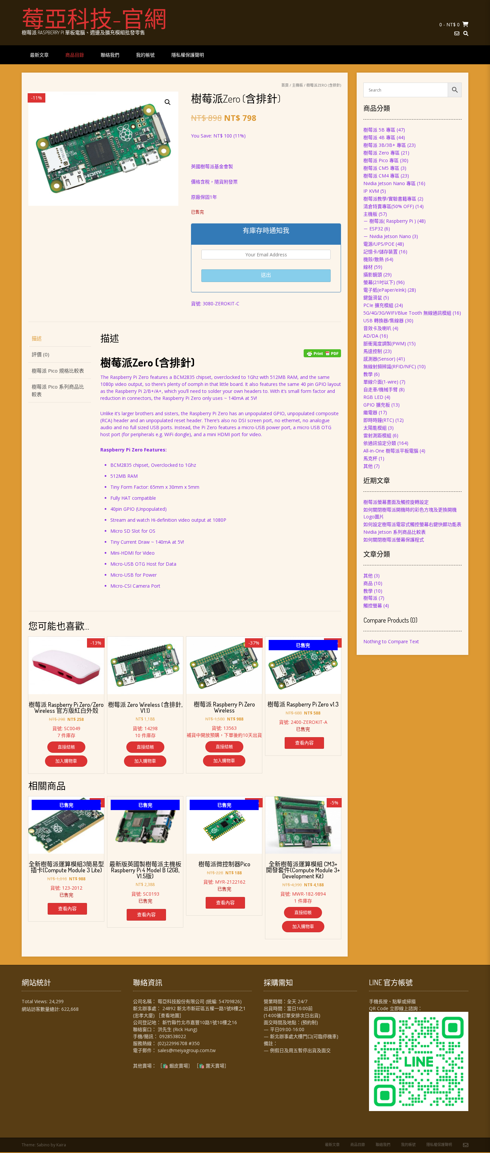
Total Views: (35, 1001)
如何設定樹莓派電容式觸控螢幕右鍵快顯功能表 (412, 524)
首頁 (285, 85)
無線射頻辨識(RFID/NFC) (389, 366)
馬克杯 (370, 458)
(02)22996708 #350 (179, 1043)
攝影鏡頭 (372, 274)
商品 (368, 583)
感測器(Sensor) (379, 359)
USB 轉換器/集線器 (383, 320)
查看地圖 (170, 1015)
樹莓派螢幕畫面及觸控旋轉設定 (396, 502)
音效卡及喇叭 (377, 328)
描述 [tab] (37, 338)
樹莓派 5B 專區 (379, 130)
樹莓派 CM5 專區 (381, 168)
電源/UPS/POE (378, 244)
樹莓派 (370, 598)
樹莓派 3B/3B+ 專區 (384, 145)
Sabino (43, 1145)
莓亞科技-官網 (94, 18)
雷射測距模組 (377, 435)
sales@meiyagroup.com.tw (187, 1050)
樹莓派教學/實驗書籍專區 (389, 198)
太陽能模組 (375, 428)
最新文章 (39, 55)
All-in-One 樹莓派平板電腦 (390, 450)
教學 (368, 374)
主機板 (297, 85)
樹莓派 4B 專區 (379, 137)
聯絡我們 (110, 55)
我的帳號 (145, 55)
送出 (266, 275)
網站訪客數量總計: (41, 1009)
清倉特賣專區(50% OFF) (388, 206)
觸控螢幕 (372, 605)
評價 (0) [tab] (40, 354)
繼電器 (370, 412)
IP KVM (371, 191)
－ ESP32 (373, 228)
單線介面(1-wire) (380, 382)
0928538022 (172, 1036)
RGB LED (373, 397)
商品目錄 (74, 55)
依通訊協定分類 (379, 443)
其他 (368, 466)
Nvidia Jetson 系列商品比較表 (394, 532)
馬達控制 (372, 351)
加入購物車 (66, 761)
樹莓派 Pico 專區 (381, 160)
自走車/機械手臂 (380, 389)
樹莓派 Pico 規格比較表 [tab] (58, 370)
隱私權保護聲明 (187, 55)
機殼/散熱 (373, 259)
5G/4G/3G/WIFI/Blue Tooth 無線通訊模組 (407, 313)
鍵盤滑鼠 (372, 297)
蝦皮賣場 (178, 1065)
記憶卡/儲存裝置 (380, 251)
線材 (368, 267)
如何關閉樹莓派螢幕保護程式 (393, 539)
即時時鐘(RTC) (378, 420)
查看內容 (304, 742)
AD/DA (370, 336)
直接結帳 (66, 747)
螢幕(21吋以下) (379, 282)
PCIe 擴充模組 (378, 305)
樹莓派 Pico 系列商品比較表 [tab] (58, 390)
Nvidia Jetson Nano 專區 (389, 183)
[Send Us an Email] (456, 33)
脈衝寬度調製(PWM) (384, 343)
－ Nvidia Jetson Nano (387, 236)
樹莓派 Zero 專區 (381, 152)
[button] (168, 102)
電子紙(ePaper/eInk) (384, 290)
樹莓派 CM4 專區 (381, 175)
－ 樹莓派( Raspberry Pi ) (389, 221)
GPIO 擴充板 (376, 405)
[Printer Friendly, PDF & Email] (322, 353)
